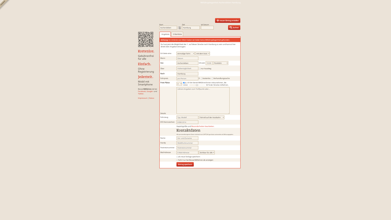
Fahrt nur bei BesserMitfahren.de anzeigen (195, 160)
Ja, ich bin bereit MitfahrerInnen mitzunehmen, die (205, 82)
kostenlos (206, 78)
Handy (163, 143)
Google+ (150, 91)
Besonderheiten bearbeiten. (195, 126)
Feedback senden (5, 5)
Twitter (141, 93)
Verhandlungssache (221, 78)
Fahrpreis (164, 78)
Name (162, 138)
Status (151, 98)
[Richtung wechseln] (179, 27)
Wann (162, 58)
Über (162, 68)
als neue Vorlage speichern (189, 156)
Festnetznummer (167, 147)
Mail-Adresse (165, 152)
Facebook (142, 91)
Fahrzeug (164, 117)
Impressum (142, 98)
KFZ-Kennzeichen (167, 122)
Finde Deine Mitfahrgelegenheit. (195, 10)
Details (163, 113)
